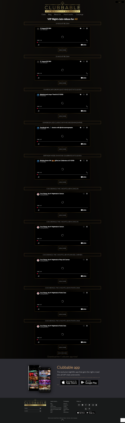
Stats (64, 410)
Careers (65, 406)
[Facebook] (86, 405)
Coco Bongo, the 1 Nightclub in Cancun (62, 189)
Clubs (44, 14)
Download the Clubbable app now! (62, 356)
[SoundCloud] (92, 405)
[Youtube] (82, 405)
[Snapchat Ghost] (96, 405)
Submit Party (66, 412)
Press (51, 410)
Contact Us (65, 405)
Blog (49, 14)
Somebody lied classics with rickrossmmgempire (62, 122)
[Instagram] (79, 405)
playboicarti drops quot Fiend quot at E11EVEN (63, 89)
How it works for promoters (55, 407)
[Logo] (62, 7)
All (76, 19)
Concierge (79, 14)
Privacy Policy (63, 418)
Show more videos (62, 353)
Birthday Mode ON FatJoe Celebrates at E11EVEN (62, 155)
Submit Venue (66, 409)
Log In (119, 2)
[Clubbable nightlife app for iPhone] (69, 384)
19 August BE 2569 (62, 23)
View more (62, 50)
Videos (51, 405)
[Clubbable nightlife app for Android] (89, 384)
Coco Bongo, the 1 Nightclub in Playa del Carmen (62, 255)
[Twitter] (89, 405)
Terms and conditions (53, 418)
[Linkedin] (86, 409)
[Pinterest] (89, 409)
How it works (68, 14)
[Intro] (62, 420)
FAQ (51, 412)
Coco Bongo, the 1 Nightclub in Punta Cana (62, 288)
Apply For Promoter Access (55, 409)
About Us (57, 14)
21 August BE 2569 (62, 56)
